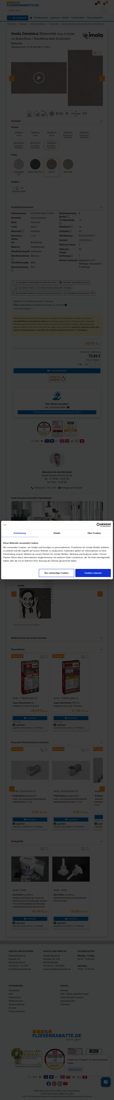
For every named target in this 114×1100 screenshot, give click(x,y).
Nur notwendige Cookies (56, 573)
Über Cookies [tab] (94, 533)
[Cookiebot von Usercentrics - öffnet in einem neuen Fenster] (98, 525)
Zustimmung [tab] (20, 533)
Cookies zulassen (93, 573)
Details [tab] (57, 533)
